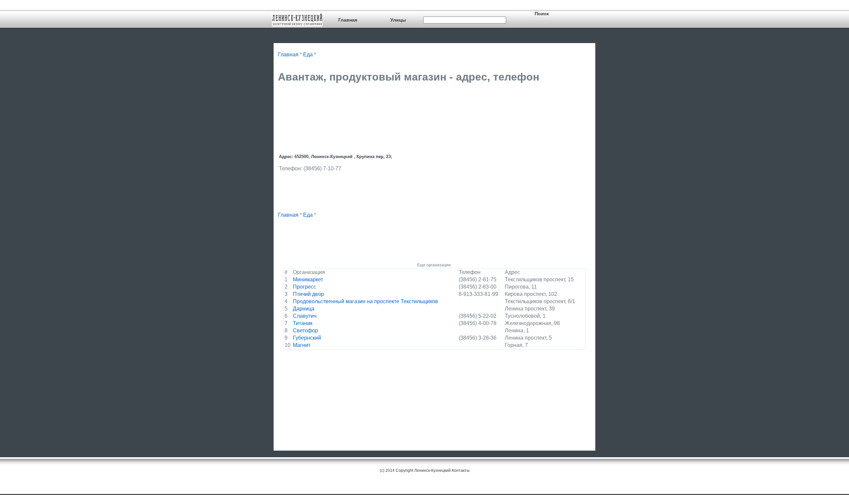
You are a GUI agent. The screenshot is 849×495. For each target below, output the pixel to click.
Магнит (301, 345)
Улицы (398, 20)
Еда (308, 54)
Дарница (303, 308)
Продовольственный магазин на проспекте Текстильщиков (365, 301)
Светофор (305, 330)
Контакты (461, 470)
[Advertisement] (398, 105)
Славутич (304, 316)
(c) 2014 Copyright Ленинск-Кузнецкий (415, 470)
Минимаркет (308, 279)
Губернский (307, 338)
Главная (347, 20)
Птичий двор (308, 294)
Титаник (302, 323)
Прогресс (304, 287)
